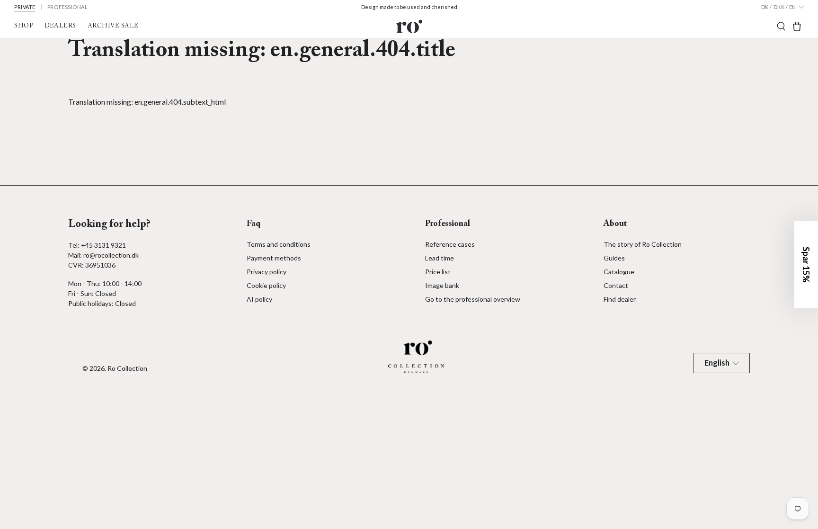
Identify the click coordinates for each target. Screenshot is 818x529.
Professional (67, 7)
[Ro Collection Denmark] (409, 26)
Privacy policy (266, 272)
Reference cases (450, 244)
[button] (806, 264)
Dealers (60, 26)
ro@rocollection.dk (111, 255)
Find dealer (620, 299)
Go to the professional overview (472, 299)
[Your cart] (797, 26)
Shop (23, 26)
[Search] (781, 26)
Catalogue (619, 272)
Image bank (442, 285)
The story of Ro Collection (643, 244)
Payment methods (274, 258)
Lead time (439, 258)
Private (25, 7)
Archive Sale (113, 26)
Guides (614, 258)
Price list (438, 272)
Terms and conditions (279, 244)
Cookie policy (266, 285)
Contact (616, 285)
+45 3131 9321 (103, 245)
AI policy (259, 299)
